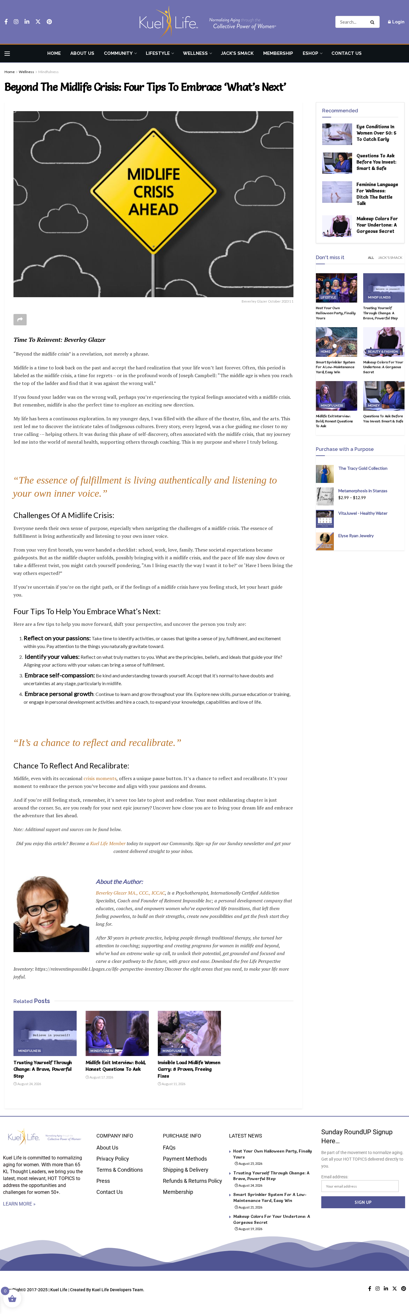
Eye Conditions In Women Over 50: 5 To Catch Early (376, 133)
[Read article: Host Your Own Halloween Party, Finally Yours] (336, 288)
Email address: (334, 1176)
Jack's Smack (390, 257)
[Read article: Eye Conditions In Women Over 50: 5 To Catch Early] (337, 134)
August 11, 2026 (173, 1084)
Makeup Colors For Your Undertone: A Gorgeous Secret (377, 225)
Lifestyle (158, 53)
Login (398, 21)
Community (118, 53)
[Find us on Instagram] (16, 21)
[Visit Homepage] (204, 22)
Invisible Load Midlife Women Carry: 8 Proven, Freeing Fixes (189, 1069)
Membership (278, 53)
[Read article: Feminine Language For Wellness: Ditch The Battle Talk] (337, 192)
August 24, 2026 (29, 1084)
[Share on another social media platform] (20, 319)
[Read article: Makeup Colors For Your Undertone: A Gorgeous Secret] (337, 226)
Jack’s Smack (237, 53)
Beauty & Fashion (383, 351)
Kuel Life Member (107, 843)
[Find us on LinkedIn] (27, 21)
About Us (82, 53)
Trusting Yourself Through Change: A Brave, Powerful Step (42, 1069)
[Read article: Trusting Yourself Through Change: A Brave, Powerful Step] (45, 1033)
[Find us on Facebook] (6, 21)
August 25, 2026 (250, 1163)
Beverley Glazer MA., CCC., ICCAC (130, 892)
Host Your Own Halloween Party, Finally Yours (336, 313)
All (371, 257)
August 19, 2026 (250, 1229)
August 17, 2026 (101, 1077)
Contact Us (346, 53)
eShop (310, 53)
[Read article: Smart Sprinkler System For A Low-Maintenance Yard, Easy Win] (336, 342)
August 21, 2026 (250, 1207)
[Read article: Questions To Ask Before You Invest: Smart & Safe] (337, 163)
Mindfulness (48, 72)
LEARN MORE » (19, 1204)
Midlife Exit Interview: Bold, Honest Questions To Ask (334, 421)
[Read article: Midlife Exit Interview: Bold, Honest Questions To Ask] (117, 1033)
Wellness (195, 53)
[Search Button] (373, 22)
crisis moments (100, 778)
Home (54, 53)
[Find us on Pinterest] (49, 21)
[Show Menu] (7, 54)
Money (374, 405)
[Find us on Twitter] (38, 21)
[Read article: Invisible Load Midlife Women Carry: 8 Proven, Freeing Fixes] (189, 1033)
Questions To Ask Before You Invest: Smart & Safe (376, 162)
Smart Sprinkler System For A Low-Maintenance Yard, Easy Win (335, 367)
